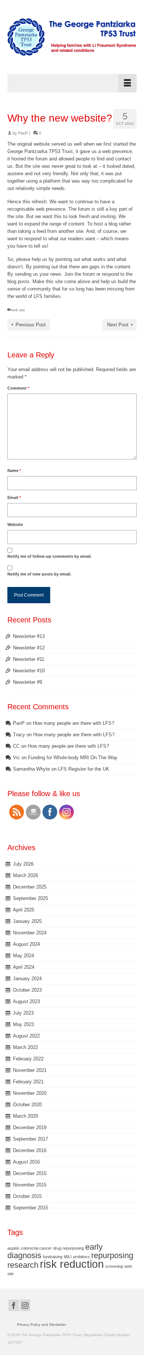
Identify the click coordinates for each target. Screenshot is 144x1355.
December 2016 (30, 1150)
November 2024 (30, 932)
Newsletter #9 (27, 682)
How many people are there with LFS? (73, 723)
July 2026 (23, 864)
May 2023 (23, 1024)
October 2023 (27, 990)
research (22, 1265)
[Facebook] (13, 1305)
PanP (23, 133)
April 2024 (23, 967)
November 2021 (30, 1070)
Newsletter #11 (28, 659)
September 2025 (30, 898)
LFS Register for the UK (83, 769)
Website (15, 524)
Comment (18, 388)
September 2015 (30, 1207)
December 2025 (30, 887)
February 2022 (28, 1059)
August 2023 (26, 1001)
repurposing (112, 1255)
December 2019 (30, 1127)
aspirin (13, 1248)
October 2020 (27, 1104)
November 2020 (30, 1093)
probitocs (81, 1256)
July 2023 (23, 1013)
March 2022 (25, 1047)
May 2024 (23, 955)
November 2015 (30, 1185)
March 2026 (25, 875)
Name (14, 470)
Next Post (117, 324)
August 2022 (26, 1036)
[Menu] (72, 83)
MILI (68, 1256)
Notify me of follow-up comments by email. (49, 556)
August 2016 (26, 1162)
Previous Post (31, 324)
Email (14, 497)
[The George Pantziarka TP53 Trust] (72, 37)
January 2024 (27, 978)
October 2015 (27, 1196)
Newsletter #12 (29, 648)
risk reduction (72, 1264)
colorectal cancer (36, 1248)
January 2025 (27, 921)
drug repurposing (68, 1248)
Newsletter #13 (29, 636)
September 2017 (30, 1139)
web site (18, 310)
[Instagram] (25, 1305)
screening (114, 1266)
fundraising (52, 1256)
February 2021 (28, 1081)
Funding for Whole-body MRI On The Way (72, 757)
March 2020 (25, 1116)
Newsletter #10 (29, 670)
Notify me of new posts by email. (39, 574)
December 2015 (30, 1173)
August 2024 (26, 944)
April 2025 (23, 910)
